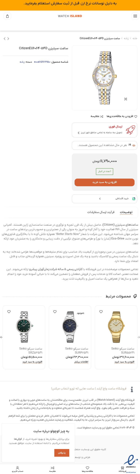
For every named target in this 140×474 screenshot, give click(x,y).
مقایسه (95, 116)
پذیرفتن (62, 452)
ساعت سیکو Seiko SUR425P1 (76, 351)
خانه (135, 38)
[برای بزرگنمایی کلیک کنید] (126, 99)
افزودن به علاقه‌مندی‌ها (120, 116)
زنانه (126, 38)
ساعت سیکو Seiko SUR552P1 (122, 351)
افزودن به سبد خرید (104, 182)
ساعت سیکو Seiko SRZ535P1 (30, 351)
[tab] (126, 212)
